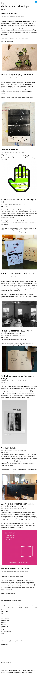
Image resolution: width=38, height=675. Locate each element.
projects (3, 624)
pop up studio (5, 620)
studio (2, 630)
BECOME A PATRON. (6, 662)
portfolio (3, 622)
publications (4, 626)
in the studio (4, 611)
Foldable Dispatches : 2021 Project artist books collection (16, 331)
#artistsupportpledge (29, 388)
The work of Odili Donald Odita (15, 568)
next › (20, 607)
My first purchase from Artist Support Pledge (18, 377)
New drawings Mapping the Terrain (17, 74)
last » (26, 607)
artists (3, 615)
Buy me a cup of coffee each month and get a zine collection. (17, 505)
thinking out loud (6, 631)
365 (2, 613)
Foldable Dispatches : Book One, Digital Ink (18, 200)
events (3, 617)
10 (12, 607)
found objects (5, 619)
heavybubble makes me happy (22, 672)
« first (3, 606)
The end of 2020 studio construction (17, 273)
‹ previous (10, 606)
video (2, 633)
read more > (4, 18)
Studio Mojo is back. (10, 448)
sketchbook (4, 628)
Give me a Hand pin (9, 149)
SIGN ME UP (4, 644)
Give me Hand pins (9, 13)
